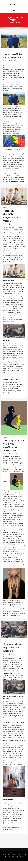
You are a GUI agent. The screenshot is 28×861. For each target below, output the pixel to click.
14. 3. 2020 (14, 453)
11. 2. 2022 (13, 224)
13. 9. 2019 (13, 654)
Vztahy (5, 51)
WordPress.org (19, 856)
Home (12, 22)
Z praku (14, 4)
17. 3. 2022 (13, 60)
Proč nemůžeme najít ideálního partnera (12, 647)
